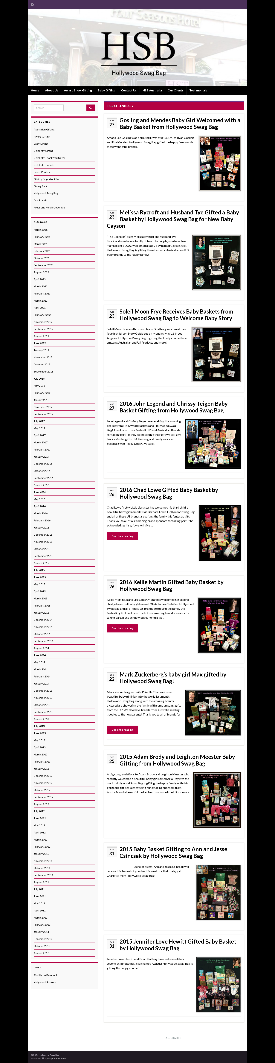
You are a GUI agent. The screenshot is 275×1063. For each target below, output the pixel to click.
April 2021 (40, 307)
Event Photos (42, 172)
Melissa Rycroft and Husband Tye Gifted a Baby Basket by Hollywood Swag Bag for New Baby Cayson (173, 219)
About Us (51, 90)
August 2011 (41, 882)
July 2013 (39, 726)
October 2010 (42, 945)
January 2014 (41, 683)
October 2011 (42, 867)
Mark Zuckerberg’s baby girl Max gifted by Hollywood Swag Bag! (173, 677)
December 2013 (43, 690)
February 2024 (42, 250)
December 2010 (43, 938)
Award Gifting (42, 136)
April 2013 (40, 747)
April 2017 (40, 435)
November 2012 (43, 782)
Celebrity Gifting (43, 150)
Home (35, 90)
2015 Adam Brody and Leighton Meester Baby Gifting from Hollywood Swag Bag (177, 760)
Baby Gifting (106, 90)
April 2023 (40, 279)
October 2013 (42, 704)
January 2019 (41, 350)
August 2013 (41, 719)
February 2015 (42, 605)
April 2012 (40, 832)
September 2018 (43, 371)
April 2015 (40, 591)
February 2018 (42, 392)
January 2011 (41, 931)
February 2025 (42, 236)
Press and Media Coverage (49, 207)
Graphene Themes (56, 1058)
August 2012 (41, 804)
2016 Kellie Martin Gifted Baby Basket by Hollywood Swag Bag (172, 585)
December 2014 (43, 619)
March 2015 (41, 598)
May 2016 (39, 499)
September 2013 (43, 711)
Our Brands (40, 200)
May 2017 (39, 428)
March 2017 (41, 442)
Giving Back (40, 186)
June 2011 (40, 896)
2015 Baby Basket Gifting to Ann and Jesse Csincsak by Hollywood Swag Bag (173, 852)
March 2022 (41, 300)
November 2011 (43, 860)
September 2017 (43, 414)
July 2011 (39, 889)
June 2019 (40, 343)
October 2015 (42, 548)
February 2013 (42, 761)
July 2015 (39, 570)
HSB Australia (152, 90)
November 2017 (43, 407)
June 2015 (40, 577)
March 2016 (41, 513)
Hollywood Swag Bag (46, 193)
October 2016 (42, 470)
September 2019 (43, 329)
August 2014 (41, 648)
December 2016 (43, 463)
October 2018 (42, 364)
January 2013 (41, 768)
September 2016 (43, 477)
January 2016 (41, 527)
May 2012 (39, 825)
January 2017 (41, 456)
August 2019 (41, 336)
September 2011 (43, 875)
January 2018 (41, 399)
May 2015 (39, 584)
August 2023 (41, 272)
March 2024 (41, 243)
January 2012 (41, 853)
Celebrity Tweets (44, 164)
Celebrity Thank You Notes (49, 157)
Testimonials (198, 90)
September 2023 (43, 265)
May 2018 (39, 385)
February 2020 (42, 314)
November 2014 (43, 626)
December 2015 (43, 534)
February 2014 (42, 676)
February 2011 (42, 924)
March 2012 (41, 839)
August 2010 (41, 953)
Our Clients (176, 90)
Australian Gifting (44, 129)
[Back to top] (266, 1054)
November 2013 (43, 697)
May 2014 (39, 662)
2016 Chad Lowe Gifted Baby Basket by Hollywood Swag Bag (169, 493)
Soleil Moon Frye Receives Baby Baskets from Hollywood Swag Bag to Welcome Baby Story (176, 314)
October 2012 (42, 789)
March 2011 (41, 917)
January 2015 (41, 612)
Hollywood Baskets (45, 982)
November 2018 (43, 357)
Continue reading (122, 536)
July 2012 (39, 811)
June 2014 (40, 655)
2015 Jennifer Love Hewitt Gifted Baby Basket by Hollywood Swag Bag (178, 944)
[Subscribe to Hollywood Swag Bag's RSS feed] (32, 4)
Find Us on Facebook (46, 975)
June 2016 (40, 492)
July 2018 (39, 378)
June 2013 (40, 733)
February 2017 (42, 449)
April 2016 (40, 506)
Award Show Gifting (78, 90)
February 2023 (42, 293)
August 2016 (41, 485)
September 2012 (43, 797)
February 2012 (42, 846)
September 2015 (43, 555)
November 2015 (43, 541)
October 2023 (42, 258)
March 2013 (41, 754)
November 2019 (43, 321)
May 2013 (39, 740)
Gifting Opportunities (46, 179)
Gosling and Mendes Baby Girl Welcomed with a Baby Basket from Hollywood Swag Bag (180, 123)
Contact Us (129, 90)
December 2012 (43, 775)
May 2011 (39, 903)
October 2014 (42, 633)
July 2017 (39, 421)
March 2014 (41, 669)
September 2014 (43, 641)
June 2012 (40, 818)
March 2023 (41, 286)
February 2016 (42, 520)
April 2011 (40, 910)
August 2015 (41, 563)
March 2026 (41, 229)
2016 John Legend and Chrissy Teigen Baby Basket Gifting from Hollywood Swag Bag (174, 407)
